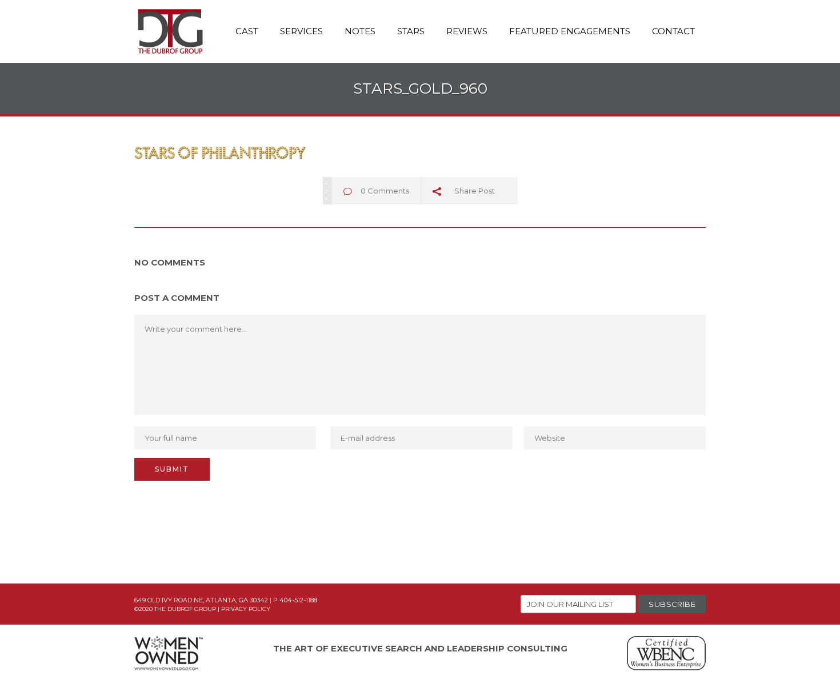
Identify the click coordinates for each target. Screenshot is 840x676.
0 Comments (385, 190)
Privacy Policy (245, 609)
